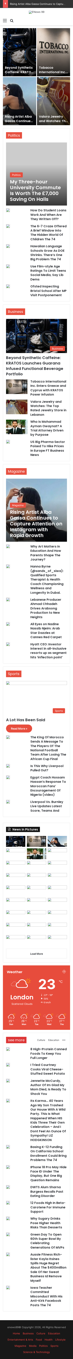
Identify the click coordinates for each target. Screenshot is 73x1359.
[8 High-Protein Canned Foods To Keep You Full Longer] (53, 52)
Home (16, 1333)
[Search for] (12, 20)
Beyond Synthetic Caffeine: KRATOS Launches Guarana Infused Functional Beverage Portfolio (34, 366)
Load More (36, 953)
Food (39, 1339)
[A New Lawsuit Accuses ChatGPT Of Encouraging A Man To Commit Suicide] (36, 928)
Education (53, 1040)
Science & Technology (36, 1352)
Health (49, 1339)
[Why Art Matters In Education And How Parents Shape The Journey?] (8, 546)
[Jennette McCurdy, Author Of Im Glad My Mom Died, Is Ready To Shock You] (53, 101)
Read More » (19, 728)
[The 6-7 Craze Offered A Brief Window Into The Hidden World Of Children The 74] (8, 226)
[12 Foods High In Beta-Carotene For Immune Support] (15, 903)
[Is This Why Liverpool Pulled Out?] (8, 766)
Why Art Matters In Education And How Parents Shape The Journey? (45, 553)
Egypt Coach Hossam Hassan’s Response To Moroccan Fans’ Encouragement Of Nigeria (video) (48, 786)
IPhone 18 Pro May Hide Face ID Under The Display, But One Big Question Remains (48, 1173)
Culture (41, 1040)
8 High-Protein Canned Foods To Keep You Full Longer (53, 74)
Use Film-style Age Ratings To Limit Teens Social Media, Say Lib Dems (48, 273)
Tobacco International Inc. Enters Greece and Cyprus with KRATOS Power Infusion (48, 388)
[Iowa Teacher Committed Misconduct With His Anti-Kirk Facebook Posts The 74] (15, 928)
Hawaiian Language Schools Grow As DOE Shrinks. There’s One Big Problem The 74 (47, 252)
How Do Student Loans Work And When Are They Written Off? (48, 214)
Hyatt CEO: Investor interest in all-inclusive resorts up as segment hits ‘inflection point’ (48, 651)
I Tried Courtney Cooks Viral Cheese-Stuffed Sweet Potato (18, 123)
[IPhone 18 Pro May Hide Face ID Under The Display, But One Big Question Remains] (15, 890)
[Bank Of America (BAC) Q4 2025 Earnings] (36, 915)
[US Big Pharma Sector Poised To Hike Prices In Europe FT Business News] (8, 442)
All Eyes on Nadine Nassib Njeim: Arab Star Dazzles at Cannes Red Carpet (46, 630)
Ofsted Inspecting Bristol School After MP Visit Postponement (48, 290)
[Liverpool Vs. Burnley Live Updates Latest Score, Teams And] (8, 802)
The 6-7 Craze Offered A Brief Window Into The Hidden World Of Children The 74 (48, 232)
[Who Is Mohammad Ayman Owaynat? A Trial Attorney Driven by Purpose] (19, 52)
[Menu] (5, 20)
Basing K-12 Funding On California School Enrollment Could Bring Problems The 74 (48, 1153)
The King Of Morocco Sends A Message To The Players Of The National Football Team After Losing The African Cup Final (48, 748)
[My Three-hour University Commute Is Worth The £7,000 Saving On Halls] (36, 174)
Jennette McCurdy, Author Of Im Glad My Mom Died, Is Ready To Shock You (48, 1087)
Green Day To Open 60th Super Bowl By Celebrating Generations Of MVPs (47, 1241)
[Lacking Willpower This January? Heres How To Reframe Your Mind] (36, 940)
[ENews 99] (36, 12)
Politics (43, 1345)
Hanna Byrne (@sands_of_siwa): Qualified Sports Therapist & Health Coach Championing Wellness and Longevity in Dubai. (46, 579)
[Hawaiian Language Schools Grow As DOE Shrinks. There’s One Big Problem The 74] (8, 246)
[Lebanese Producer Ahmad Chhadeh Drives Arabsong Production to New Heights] (8, 599)
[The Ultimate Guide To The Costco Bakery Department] (57, 940)
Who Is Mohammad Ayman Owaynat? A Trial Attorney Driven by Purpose (46, 428)
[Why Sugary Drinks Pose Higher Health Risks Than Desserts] (36, 903)
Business (28, 1333)
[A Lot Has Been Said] (36, 890)
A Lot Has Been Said (25, 720)
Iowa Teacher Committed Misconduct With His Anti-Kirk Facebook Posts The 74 (46, 1296)
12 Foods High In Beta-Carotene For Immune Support (47, 1207)
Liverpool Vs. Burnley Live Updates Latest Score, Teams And (46, 806)
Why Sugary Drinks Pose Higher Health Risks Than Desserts (46, 1223)
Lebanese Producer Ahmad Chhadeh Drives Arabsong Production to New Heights (45, 608)
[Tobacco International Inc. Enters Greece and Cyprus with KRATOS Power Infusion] (16, 386)
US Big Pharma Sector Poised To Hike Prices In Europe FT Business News (47, 448)
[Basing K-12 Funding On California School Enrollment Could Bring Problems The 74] (57, 878)
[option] (36, 76)
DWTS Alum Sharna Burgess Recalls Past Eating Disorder (46, 1191)
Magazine (20, 1345)
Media (32, 1345)
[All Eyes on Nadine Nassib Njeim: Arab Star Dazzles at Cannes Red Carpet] (8, 624)
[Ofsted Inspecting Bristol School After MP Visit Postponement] (8, 286)
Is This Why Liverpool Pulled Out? (46, 768)
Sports (54, 1345)
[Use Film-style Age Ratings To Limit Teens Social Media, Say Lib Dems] (8, 266)
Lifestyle (60, 1339)
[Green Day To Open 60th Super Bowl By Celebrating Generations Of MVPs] (57, 903)
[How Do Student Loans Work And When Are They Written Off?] (8, 210)
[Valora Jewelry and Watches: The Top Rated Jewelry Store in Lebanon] (16, 407)
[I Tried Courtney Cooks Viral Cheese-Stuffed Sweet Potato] (19, 101)
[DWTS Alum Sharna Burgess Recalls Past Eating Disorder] (57, 890)
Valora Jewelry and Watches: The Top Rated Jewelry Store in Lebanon (48, 408)
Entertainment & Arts (20, 1339)
